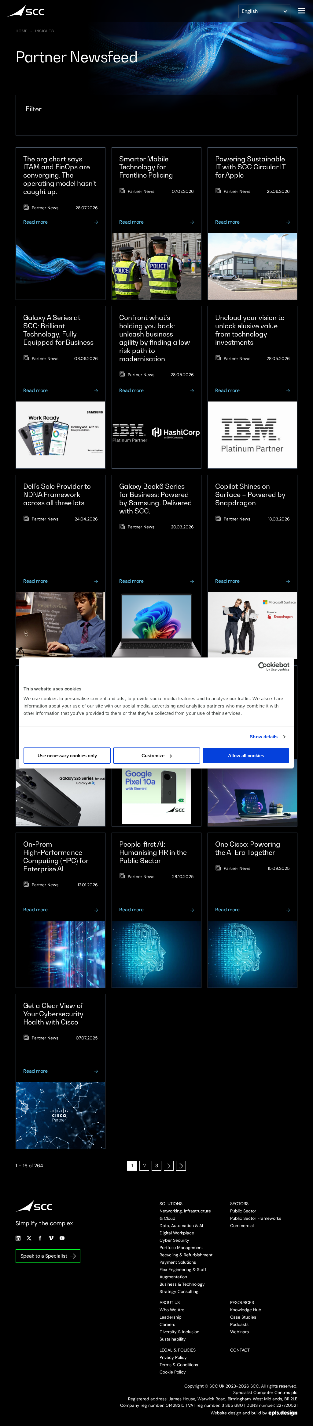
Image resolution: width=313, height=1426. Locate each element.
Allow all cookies (246, 755)
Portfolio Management (181, 1247)
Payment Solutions (178, 1262)
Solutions (171, 1203)
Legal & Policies (178, 1350)
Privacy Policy (173, 1357)
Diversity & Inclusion (179, 1331)
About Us (170, 1302)
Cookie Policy (173, 1372)
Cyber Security (174, 1240)
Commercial (242, 1225)
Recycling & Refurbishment (186, 1255)
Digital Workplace (177, 1233)
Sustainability (173, 1339)
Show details (264, 736)
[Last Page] (181, 1165)
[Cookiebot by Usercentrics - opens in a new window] (262, 666)
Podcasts (239, 1324)
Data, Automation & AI (181, 1225)
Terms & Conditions (179, 1364)
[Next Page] (168, 1165)
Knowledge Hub (245, 1310)
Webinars (239, 1331)
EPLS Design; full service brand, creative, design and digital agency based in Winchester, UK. (282, 1413)
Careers (167, 1324)
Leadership (171, 1317)
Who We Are (172, 1310)
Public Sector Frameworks (255, 1218)
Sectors (239, 1203)
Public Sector (243, 1211)
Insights (44, 31)
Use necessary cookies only (67, 755)
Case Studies (243, 1317)
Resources (242, 1302)
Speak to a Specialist (43, 1256)
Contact (240, 1350)
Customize (153, 755)
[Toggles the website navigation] (302, 11)
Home (22, 31)
